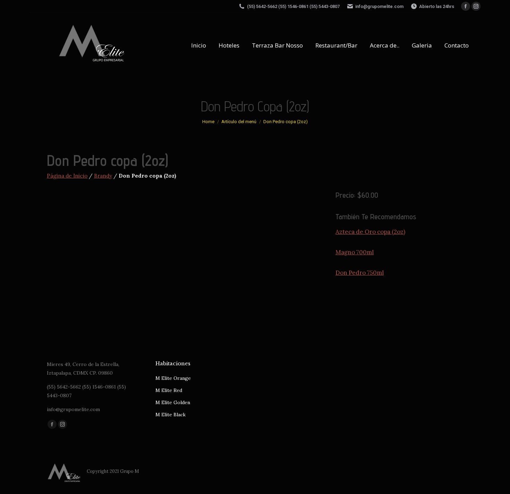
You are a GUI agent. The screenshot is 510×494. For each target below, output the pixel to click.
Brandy (103, 175)
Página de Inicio (67, 175)
